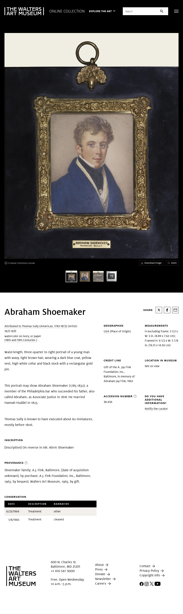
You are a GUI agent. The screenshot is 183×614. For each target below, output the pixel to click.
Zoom (174, 262)
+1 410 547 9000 (63, 571)
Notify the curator (156, 409)
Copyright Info (150, 575)
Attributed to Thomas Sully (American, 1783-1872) (35, 326)
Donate (100, 574)
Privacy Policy (150, 571)
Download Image (153, 262)
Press (99, 569)
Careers (101, 583)
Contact (145, 566)
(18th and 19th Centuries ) (20, 340)
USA (106, 331)
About (100, 565)
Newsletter (103, 579)
